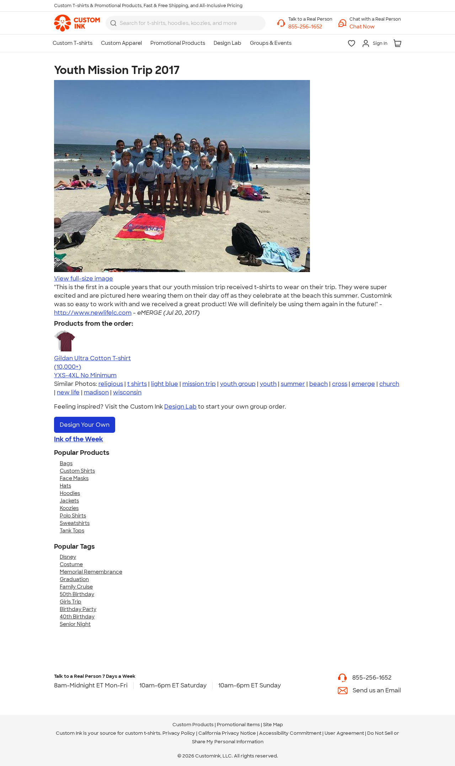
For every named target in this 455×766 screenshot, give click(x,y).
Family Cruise (76, 587)
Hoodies (70, 493)
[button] (375, 27)
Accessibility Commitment (290, 733)
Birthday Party (78, 609)
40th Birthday (77, 616)
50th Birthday (77, 594)
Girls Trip (70, 602)
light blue (164, 384)
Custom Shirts (77, 471)
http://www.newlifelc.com (93, 312)
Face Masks (74, 478)
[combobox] (186, 23)
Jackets (69, 501)
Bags (66, 463)
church (389, 384)
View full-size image (83, 278)
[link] (77, 23)
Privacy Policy (178, 733)
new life (68, 392)
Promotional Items (238, 725)
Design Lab (180, 406)
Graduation (74, 579)
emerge (363, 384)
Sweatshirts (75, 523)
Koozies (69, 508)
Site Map (273, 725)
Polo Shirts (73, 515)
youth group (238, 384)
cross (339, 384)
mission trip (199, 384)
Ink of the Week (78, 439)
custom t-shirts (142, 733)
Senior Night (75, 624)
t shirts (137, 384)
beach (318, 384)
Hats (65, 486)
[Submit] (113, 23)
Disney (68, 557)
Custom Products (193, 725)
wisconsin (127, 392)
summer (293, 384)
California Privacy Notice (227, 733)
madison (96, 392)
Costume (71, 564)
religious (110, 384)
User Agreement (344, 733)
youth (268, 384)
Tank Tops (72, 530)
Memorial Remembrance (91, 572)
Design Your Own (84, 425)
